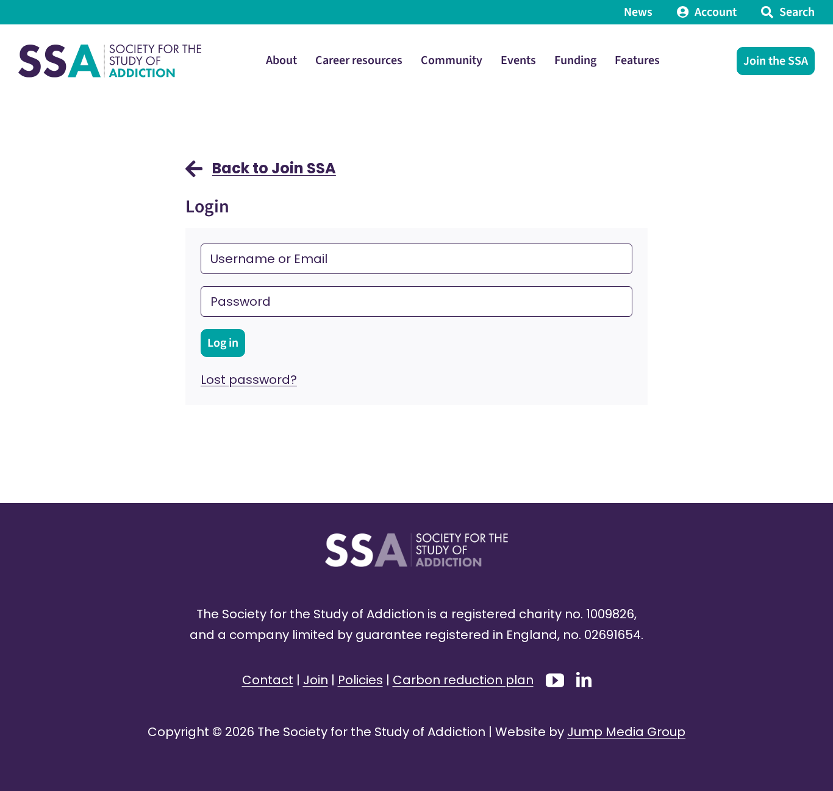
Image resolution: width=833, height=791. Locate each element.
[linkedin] (584, 679)
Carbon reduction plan (463, 679)
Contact (267, 679)
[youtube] (555, 680)
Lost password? (249, 379)
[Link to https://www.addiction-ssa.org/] (193, 174)
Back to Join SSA (274, 168)
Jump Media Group (626, 731)
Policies (360, 679)
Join (315, 679)
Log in (222, 343)
